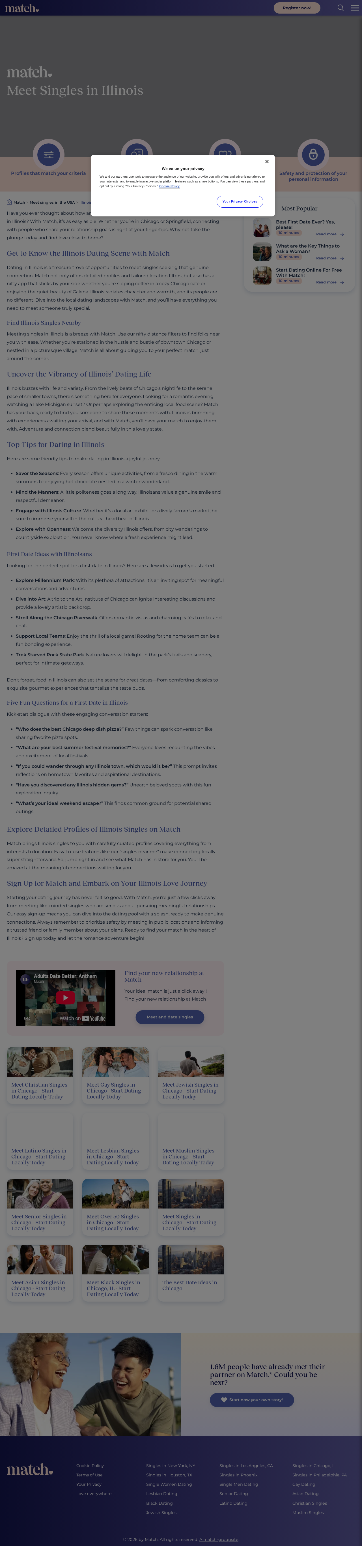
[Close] (267, 161)
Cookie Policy (169, 186)
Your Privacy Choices (240, 201)
